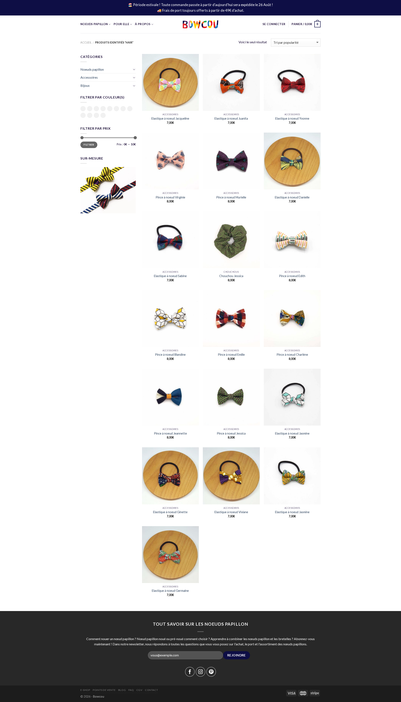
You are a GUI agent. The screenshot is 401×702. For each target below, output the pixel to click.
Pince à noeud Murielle (231, 197)
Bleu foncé (96, 109)
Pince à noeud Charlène (292, 354)
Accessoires (89, 77)
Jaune (116, 109)
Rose (129, 109)
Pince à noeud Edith (292, 276)
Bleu (83, 109)
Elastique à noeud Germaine (170, 590)
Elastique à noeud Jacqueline (170, 118)
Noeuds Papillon (94, 24)
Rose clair (83, 115)
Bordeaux (103, 109)
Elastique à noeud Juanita (231, 118)
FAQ (131, 690)
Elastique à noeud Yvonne (292, 118)
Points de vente (104, 690)
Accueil (85, 42)
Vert (96, 115)
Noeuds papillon (92, 69)
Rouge (89, 115)
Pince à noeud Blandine (170, 354)
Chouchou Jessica (231, 276)
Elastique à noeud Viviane (231, 512)
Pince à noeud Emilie (231, 354)
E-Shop (85, 690)
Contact (151, 690)
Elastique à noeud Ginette (170, 512)
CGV (139, 690)
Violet (103, 115)
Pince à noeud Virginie (170, 197)
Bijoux (85, 85)
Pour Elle (121, 24)
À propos (142, 24)
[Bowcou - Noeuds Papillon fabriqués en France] (200, 24)
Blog (122, 690)
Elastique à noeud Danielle (292, 197)
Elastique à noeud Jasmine (292, 433)
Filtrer (89, 144)
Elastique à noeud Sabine (170, 276)
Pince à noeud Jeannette (170, 433)
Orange (123, 109)
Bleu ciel (89, 109)
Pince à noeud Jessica (231, 433)
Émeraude (109, 109)
